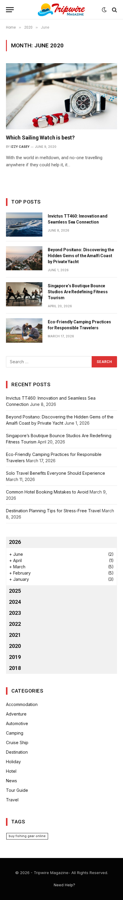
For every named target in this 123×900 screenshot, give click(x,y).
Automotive (17, 723)
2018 (15, 668)
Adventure (16, 713)
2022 (15, 624)
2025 (15, 591)
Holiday (13, 761)
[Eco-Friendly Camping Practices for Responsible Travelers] (24, 330)
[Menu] (10, 9)
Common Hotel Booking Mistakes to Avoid (47, 491)
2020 (15, 646)
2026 (15, 542)
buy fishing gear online (27, 836)
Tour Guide (17, 790)
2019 (15, 657)
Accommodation (22, 704)
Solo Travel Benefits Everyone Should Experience (55, 473)
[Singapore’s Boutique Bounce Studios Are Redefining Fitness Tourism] (24, 294)
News (11, 780)
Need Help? (64, 884)
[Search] (114, 9)
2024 (15, 602)
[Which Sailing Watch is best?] (61, 96)
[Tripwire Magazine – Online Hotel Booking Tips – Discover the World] (61, 9)
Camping (14, 732)
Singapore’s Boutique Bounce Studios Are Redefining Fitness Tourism (78, 291)
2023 (15, 613)
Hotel (11, 771)
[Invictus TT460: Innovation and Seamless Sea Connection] (24, 224)
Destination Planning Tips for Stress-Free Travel (53, 510)
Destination (17, 752)
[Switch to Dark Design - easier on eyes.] (104, 10)
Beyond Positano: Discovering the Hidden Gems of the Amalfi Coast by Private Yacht (81, 255)
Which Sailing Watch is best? (40, 137)
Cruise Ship (17, 742)
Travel (12, 799)
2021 (15, 635)
